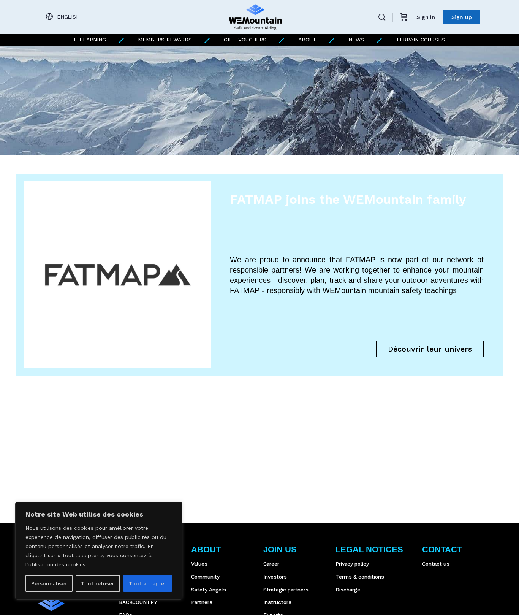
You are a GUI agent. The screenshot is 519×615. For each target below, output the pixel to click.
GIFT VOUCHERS (245, 39)
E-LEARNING (90, 39)
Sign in (425, 17)
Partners (201, 602)
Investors (275, 577)
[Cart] (404, 17)
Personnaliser (49, 583)
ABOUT (307, 39)
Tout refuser (97, 583)
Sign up (461, 17)
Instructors (277, 602)
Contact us (435, 564)
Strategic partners (286, 589)
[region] (98, 551)
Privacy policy (352, 564)
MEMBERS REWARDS (165, 39)
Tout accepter (147, 583)
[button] (430, 349)
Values (199, 564)
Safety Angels (208, 589)
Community (205, 577)
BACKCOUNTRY (138, 602)
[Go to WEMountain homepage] (255, 16)
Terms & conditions (359, 577)
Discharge (347, 589)
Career (271, 564)
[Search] (381, 17)
